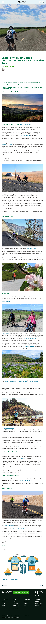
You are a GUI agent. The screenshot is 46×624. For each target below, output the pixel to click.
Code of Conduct (17, 617)
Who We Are (5, 599)
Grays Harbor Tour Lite (9, 428)
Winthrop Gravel (5, 333)
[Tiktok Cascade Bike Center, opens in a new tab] (40, 593)
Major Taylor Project (38, 605)
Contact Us (3, 603)
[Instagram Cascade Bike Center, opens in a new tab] (42, 593)
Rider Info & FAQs (16, 607)
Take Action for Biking (27, 608)
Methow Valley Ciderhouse (30, 338)
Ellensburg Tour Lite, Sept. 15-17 (26, 480)
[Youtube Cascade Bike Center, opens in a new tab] (35, 595)
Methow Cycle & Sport (7, 144)
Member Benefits (4, 608)
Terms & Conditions (10, 617)
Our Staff (3, 605)
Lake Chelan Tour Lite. (32, 248)
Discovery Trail (21, 446)
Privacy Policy (4, 617)
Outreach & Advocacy (38, 600)
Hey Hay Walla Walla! (18, 528)
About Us (3, 601)
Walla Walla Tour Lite (9, 525)
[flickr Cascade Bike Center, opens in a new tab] (38, 593)
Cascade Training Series (15, 609)
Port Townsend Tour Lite (21, 458)
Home (3, 78)
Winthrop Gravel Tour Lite (24, 135)
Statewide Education (38, 608)
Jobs (2, 607)
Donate (25, 605)
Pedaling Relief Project (38, 603)
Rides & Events (15, 600)
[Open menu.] (3, 2)
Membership (26, 601)
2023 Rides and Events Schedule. (10, 579)
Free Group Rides (16, 603)
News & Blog (8, 78)
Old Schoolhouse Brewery (28, 346)
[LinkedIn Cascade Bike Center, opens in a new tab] (38, 595)
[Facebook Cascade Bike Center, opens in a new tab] (35, 593)
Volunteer (25, 603)
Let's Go (36, 607)
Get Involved (27, 599)
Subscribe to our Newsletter (21, 592)
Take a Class (26, 607)
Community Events (16, 605)
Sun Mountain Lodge (25, 124)
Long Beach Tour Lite (16, 436)
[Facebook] (42, 585)
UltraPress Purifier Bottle (10, 381)
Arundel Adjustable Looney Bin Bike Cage (28, 381)
